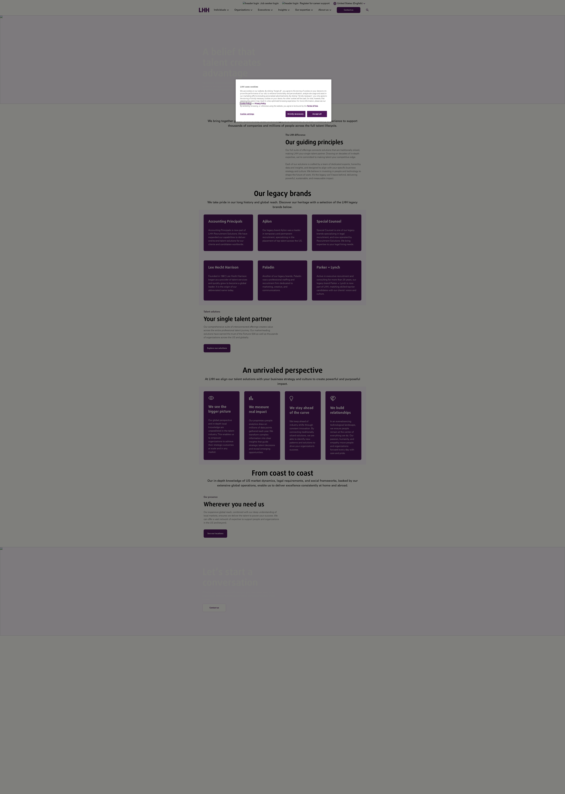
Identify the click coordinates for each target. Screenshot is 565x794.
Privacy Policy (260, 103)
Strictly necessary (296, 114)
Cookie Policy (245, 103)
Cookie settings (247, 114)
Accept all (317, 114)
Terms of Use (312, 106)
